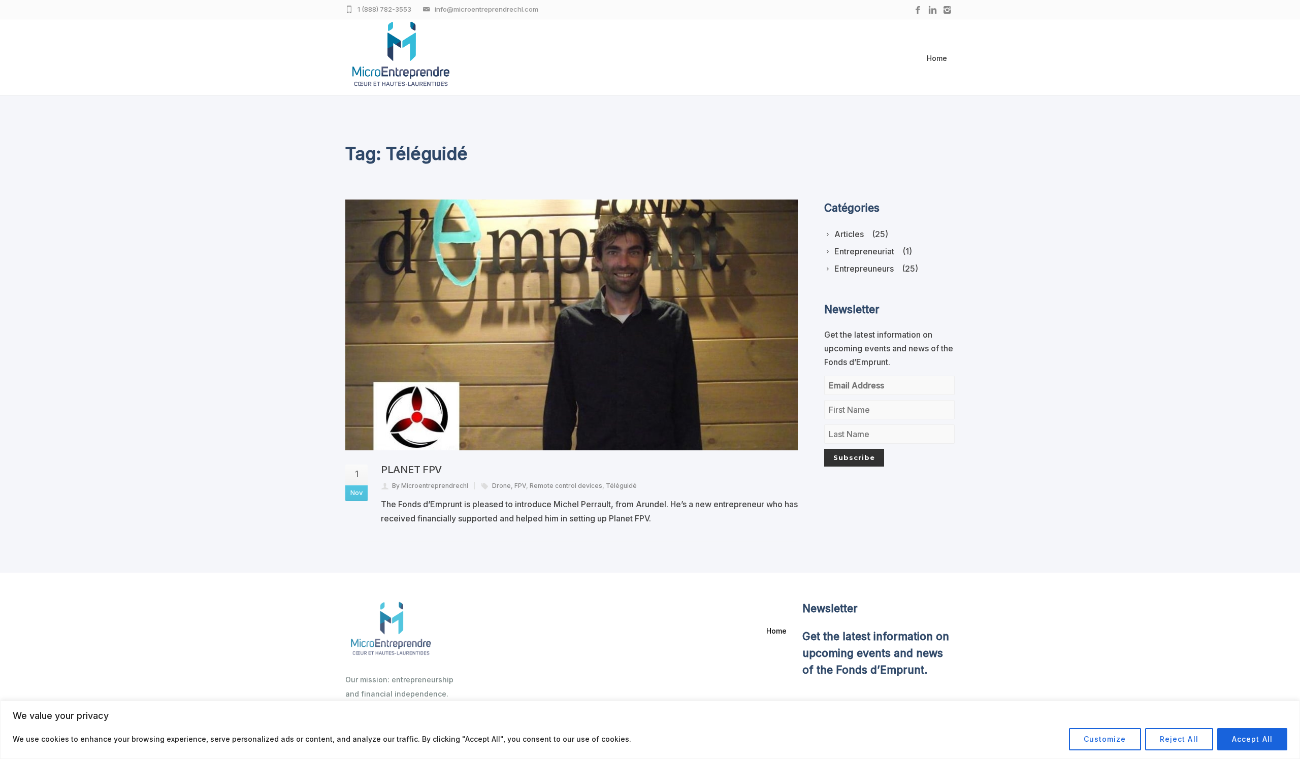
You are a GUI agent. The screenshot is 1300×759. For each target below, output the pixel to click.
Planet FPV (411, 470)
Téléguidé (621, 485)
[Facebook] (918, 10)
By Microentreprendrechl (430, 485)
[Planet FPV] (571, 325)
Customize (1105, 739)
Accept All (1252, 739)
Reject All (1179, 739)
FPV (520, 485)
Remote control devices (566, 485)
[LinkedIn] (932, 10)
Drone (501, 485)
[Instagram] (947, 10)
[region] (650, 730)
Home (937, 58)
